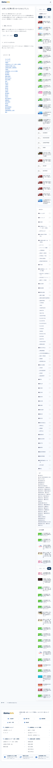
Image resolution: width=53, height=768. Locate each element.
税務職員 (41, 331)
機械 (47, 506)
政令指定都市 (45, 370)
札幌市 (6, 91)
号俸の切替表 (45, 258)
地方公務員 (7, 79)
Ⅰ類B (40, 475)
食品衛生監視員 (43, 341)
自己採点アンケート (45, 277)
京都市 (6, 62)
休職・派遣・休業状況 (43, 485)
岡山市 (6, 83)
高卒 (40, 525)
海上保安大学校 (43, 318)
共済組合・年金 (45, 255)
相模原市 (7, 100)
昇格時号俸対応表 (45, 261)
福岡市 (6, 105)
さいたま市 (7, 59)
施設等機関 (47, 504)
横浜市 (6, 95)
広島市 (6, 86)
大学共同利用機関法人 (45, 353)
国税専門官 (42, 310)
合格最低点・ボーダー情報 (11, 71)
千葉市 (6, 69)
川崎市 (6, 84)
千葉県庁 (41, 489)
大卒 (40, 496)
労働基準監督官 (43, 307)
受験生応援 (48, 489)
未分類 (6, 89)
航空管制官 (42, 336)
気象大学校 (42, 313)
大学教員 (47, 496)
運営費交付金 (45, 361)
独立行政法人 (8, 98)
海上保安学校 (42, 320)
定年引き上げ (45, 230)
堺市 (6, 81)
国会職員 (7, 74)
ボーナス (45, 245)
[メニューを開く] (50, 2)
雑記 (6, 112)
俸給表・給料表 (45, 253)
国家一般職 (45, 295)
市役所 (45, 367)
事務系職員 (45, 350)
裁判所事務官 (8, 107)
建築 (40, 501)
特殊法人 (45, 425)
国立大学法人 (8, 77)
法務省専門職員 (43, 315)
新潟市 (6, 88)
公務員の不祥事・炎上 (10, 66)
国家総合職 (45, 344)
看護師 (45, 358)
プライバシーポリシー (13, 764)
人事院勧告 (45, 250)
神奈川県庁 (7, 101)
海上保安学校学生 (43, 323)
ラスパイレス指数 (45, 247)
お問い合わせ (23, 764)
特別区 (45, 373)
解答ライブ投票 (45, 280)
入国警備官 (42, 302)
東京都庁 (7, 93)
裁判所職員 (7, 108)
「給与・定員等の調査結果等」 (45, 477)
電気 (48, 523)
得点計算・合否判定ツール (45, 274)
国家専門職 (45, 300)
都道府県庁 (45, 375)
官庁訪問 (45, 465)
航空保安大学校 (43, 333)
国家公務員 (7, 76)
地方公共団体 (42, 494)
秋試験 (41, 513)
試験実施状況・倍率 (9, 110)
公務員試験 (41, 487)
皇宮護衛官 (42, 328)
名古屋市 (7, 72)
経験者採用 (47, 513)
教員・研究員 (45, 355)
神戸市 (6, 103)
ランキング (7, 60)
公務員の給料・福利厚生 (11, 67)
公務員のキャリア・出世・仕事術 (13, 64)
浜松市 (6, 96)
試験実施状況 (42, 518)
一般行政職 (42, 480)
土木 (47, 492)
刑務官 (41, 305)
